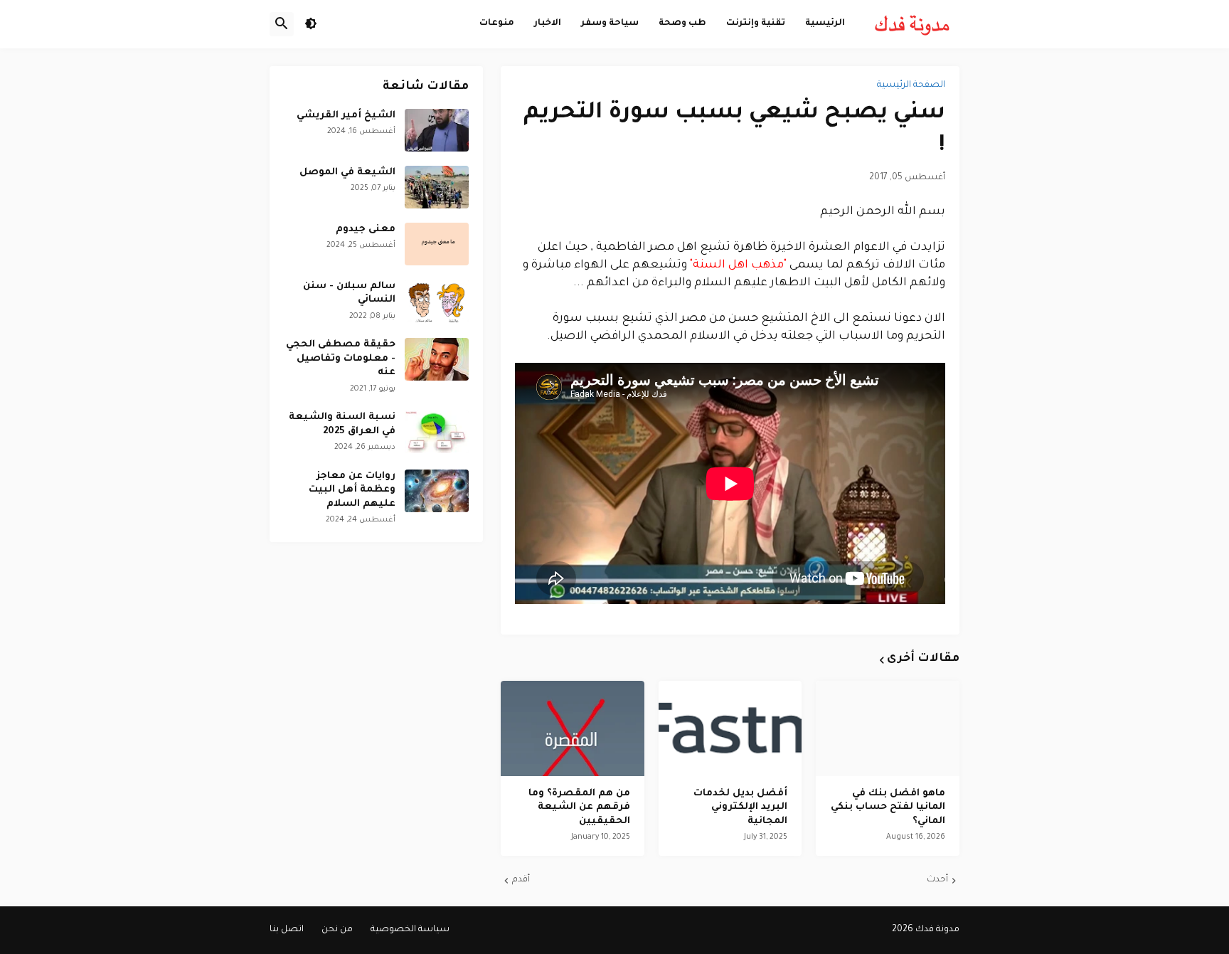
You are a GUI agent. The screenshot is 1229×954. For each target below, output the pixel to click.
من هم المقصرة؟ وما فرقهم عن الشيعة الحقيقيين (579, 807)
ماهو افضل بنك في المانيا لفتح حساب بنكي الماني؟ (888, 807)
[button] (311, 24)
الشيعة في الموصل (347, 172)
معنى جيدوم (365, 229)
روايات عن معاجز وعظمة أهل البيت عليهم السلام (352, 490)
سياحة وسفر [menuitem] (610, 23)
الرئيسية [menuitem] (825, 23)
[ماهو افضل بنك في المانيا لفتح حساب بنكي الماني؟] (887, 728)
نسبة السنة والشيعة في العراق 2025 (342, 424)
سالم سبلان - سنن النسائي (349, 293)
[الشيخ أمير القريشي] (437, 130)
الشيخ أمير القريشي (346, 115)
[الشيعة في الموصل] (437, 187)
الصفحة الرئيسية (911, 85)
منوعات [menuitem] (496, 23)
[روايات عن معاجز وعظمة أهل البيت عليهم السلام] (437, 491)
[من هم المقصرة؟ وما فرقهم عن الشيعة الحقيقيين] (572, 728)
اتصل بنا (287, 930)
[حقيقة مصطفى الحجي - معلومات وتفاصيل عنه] (437, 359)
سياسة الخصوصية (410, 930)
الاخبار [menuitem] (547, 23)
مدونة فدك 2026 (925, 930)
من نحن (337, 930)
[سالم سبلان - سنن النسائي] (437, 301)
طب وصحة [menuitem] (682, 23)
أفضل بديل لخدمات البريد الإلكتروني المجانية (740, 807)
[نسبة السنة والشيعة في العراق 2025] (437, 431)
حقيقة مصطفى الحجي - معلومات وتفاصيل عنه (340, 358)
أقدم (521, 880)
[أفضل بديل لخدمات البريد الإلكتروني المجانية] (730, 728)
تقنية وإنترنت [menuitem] (755, 23)
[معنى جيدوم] (437, 244)
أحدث (937, 880)
